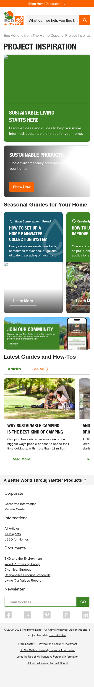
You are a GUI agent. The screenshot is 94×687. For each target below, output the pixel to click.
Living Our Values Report (23, 580)
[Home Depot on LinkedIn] (85, 615)
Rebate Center (15, 509)
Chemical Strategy (18, 569)
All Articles (12, 528)
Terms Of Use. (57, 635)
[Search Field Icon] (84, 20)
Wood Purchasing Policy (22, 564)
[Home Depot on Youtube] (66, 615)
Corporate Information (21, 504)
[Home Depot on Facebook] (8, 615)
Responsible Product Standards (27, 575)
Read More (20, 459)
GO (83, 601)
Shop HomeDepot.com (44, 3)
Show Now (22, 186)
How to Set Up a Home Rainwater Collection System (28, 233)
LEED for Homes (17, 539)
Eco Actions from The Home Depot (32, 35)
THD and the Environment (23, 558)
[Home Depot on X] (27, 615)
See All (38, 369)
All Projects (13, 534)
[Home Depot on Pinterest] (47, 615)
